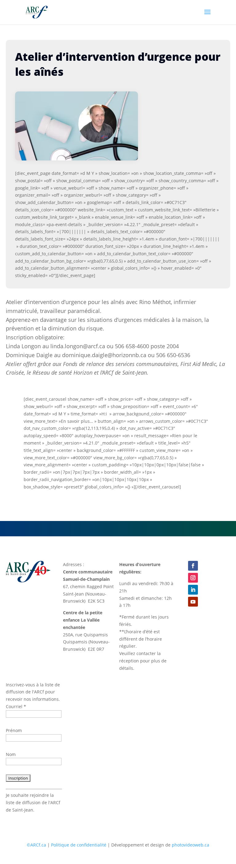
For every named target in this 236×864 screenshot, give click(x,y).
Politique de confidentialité (78, 845)
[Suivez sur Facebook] (193, 566)
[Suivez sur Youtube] (193, 602)
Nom (11, 754)
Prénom (14, 730)
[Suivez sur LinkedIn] (193, 590)
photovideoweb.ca (190, 845)
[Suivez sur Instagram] (193, 578)
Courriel (16, 706)
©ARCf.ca (36, 845)
